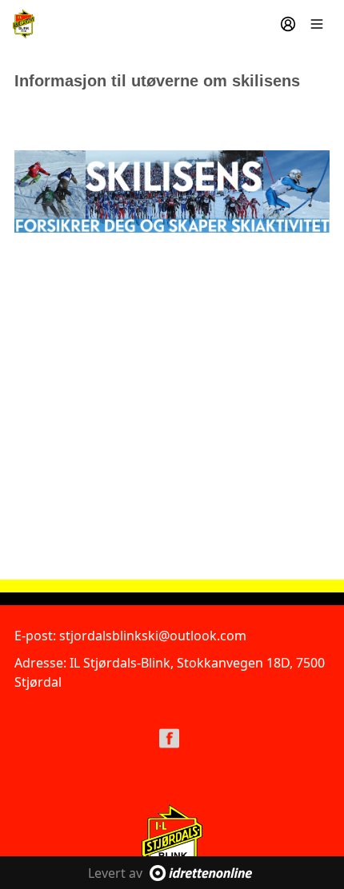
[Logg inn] (288, 24)
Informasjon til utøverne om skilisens (157, 81)
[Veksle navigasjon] (316, 24)
